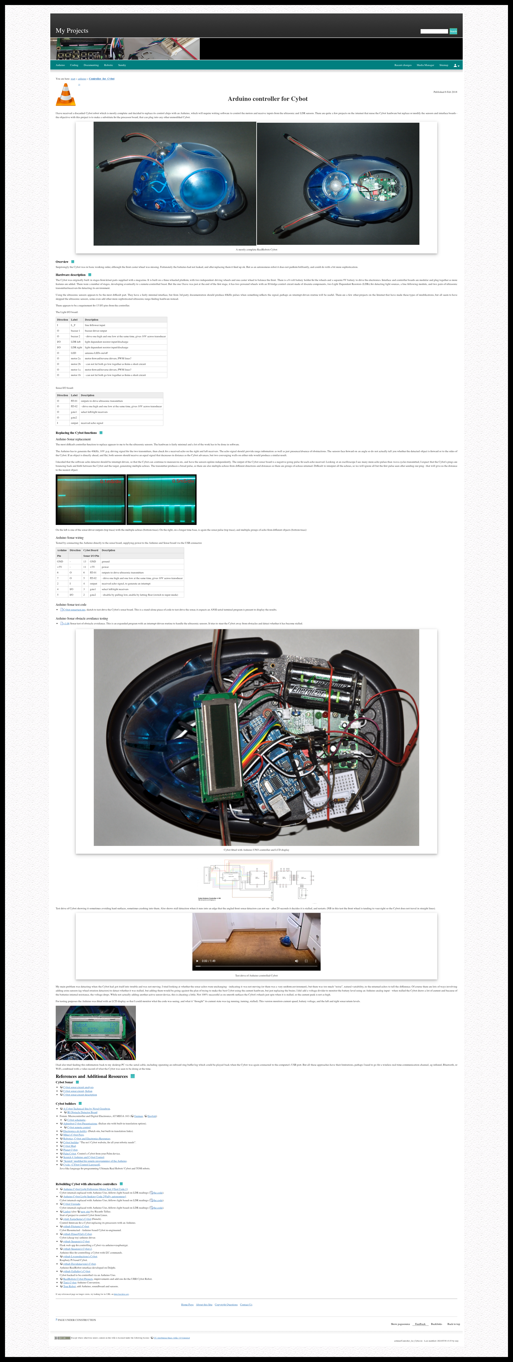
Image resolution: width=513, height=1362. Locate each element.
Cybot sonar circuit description (80, 1094)
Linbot (67, 1211)
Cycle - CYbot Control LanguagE (81, 1164)
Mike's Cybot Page (73, 1134)
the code (158, 1192)
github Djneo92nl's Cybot (77, 1234)
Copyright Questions (226, 1304)
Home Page (187, 1304)
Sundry (122, 65)
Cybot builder (70, 1142)
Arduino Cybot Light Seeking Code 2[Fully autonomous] (94, 1196)
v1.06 (66, 623)
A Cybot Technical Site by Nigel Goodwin (86, 1108)
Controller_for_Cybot (101, 79)
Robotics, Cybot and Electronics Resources (86, 1138)
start (73, 78)
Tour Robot (69, 1286)
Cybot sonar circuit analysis (78, 1087)
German (138, 1116)
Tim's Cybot (70, 1282)
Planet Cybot (70, 1149)
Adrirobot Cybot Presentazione (80, 1123)
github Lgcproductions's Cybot (80, 1256)
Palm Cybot (69, 1153)
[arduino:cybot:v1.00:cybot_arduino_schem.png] (256, 881)
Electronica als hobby (75, 1131)
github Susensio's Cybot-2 (77, 1249)
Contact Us (246, 1304)
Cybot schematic (76, 1120)
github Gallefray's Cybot (76, 1271)
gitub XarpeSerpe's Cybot (77, 1219)
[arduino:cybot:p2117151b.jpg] (91, 499)
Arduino (60, 65)
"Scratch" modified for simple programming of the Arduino (95, 1161)
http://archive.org (121, 1294)
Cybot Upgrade (71, 1204)
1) (79, 84)
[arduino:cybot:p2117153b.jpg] (161, 499)
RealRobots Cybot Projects (78, 1279)
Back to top (453, 1324)
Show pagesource (400, 1324)
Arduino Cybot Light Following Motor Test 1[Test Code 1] (95, 1189)
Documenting (91, 65)
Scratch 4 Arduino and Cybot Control (83, 1157)
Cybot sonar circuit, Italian (77, 1091)
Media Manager (425, 65)
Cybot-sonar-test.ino (74, 609)
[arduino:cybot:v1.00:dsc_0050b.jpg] (96, 1032)
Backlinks (436, 1324)
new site (85, 1211)
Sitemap (443, 65)
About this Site (204, 1304)
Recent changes (403, 65)
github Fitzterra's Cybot (76, 1226)
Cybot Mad (69, 1146)
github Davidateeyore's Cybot (79, 1264)
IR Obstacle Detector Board (82, 1112)
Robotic (108, 65)
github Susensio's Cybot (76, 1241)
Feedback (420, 1324)
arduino (82, 78)
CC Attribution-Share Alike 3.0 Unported (172, 1337)
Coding (74, 65)
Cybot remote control (79, 1127)
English (152, 1116)
